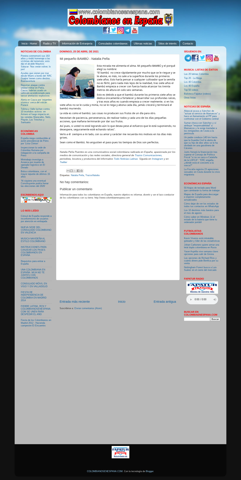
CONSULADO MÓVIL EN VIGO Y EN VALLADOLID (34, 285)
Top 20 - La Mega (193, 78)
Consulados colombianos (113, 43)
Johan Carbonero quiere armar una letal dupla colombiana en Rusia (201, 246)
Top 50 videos (191, 90)
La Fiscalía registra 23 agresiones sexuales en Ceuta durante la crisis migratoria (202, 172)
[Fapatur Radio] (202, 293)
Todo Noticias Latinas (126, 158)
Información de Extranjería (77, 43)
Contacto (188, 43)
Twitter (63, 162)
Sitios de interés (167, 43)
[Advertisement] (118, 290)
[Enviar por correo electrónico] (68, 171)
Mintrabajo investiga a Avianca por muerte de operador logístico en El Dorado (33, 163)
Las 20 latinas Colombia (196, 74)
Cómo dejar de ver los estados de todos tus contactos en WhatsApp (201, 205)
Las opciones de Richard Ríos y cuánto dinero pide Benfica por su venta (201, 261)
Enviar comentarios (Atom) (88, 308)
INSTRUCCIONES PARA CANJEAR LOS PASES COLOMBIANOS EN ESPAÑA (33, 251)
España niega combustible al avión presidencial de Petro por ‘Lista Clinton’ (35, 141)
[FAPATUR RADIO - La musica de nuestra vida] (120, 457)
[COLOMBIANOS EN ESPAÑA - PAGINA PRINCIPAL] (120, 17)
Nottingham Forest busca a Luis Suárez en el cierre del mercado (200, 268)
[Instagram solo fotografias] (120, 33)
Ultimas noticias (143, 43)
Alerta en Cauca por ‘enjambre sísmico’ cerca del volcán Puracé (36, 102)
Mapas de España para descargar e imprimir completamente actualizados (201, 197)
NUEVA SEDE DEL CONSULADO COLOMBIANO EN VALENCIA (36, 230)
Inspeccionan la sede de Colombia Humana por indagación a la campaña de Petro (35, 151)
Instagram (157, 158)
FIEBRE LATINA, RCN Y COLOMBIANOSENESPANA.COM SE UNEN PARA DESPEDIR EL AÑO (36, 310)
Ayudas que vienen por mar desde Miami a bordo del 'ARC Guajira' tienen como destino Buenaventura (36, 77)
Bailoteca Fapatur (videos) (197, 94)
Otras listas (190, 97)
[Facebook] (106, 33)
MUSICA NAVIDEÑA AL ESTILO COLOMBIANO (33, 240)
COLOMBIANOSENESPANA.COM (105, 471)
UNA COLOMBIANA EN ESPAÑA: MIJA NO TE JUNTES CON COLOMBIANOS (33, 273)
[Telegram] (127, 33)
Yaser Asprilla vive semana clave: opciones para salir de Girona (201, 252)
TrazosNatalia (92, 175)
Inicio (121, 301)
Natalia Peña (77, 175)
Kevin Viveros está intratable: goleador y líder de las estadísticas (202, 239)
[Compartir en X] (75, 171)
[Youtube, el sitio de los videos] (134, 33)
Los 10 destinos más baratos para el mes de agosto (201, 211)
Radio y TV (49, 43)
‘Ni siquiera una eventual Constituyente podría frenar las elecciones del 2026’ (35, 183)
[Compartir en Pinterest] (81, 171)
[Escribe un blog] (71, 171)
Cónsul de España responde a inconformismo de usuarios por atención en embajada (36, 219)
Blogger (149, 471)
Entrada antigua (165, 301)
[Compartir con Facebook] (78, 171)
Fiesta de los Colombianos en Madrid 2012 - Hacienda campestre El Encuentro (36, 323)
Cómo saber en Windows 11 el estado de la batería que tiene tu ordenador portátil (200, 220)
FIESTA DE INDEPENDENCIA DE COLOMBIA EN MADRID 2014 (33, 296)
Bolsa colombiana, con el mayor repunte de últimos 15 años (35, 174)
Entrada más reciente (75, 301)
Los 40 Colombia (192, 82)
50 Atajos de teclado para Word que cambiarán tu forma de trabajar (202, 189)
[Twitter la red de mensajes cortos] (113, 33)
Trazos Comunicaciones (148, 155)
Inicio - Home (29, 43)
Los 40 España (191, 86)
